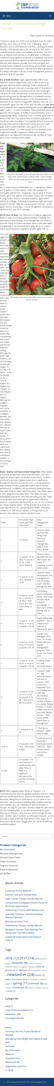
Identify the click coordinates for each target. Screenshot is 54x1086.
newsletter (20, 974)
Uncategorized (12, 1018)
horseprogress (36, 970)
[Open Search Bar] (50, 16)
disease (32, 967)
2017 (26, 958)
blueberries (33, 963)
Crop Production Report (17, 1010)
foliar (40, 966)
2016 (12, 958)
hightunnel (24, 970)
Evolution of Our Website (18, 890)
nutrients (10, 1046)
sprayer (8, 984)
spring (20, 983)
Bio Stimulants (7, 849)
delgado (24, 967)
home (8, 1027)
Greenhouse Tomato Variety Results (23, 925)
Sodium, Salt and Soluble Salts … (22, 894)
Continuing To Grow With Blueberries (24, 910)
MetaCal (9, 1054)
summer (36, 983)
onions (39, 975)
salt (27, 979)
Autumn (19, 963)
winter (11, 991)
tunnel (31, 988)
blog (7, 1006)
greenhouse (11, 970)
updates (39, 988)
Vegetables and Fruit (16, 1066)
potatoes (19, 979)
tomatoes (20, 987)
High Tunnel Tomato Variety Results (24, 898)
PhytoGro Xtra (12, 1058)
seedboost (34, 979)
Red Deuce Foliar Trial (16, 921)
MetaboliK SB (12, 1062)
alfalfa (8, 963)
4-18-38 (9, 1070)
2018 (38, 958)
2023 (44, 959)
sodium (43, 979)
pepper (9, 979)
